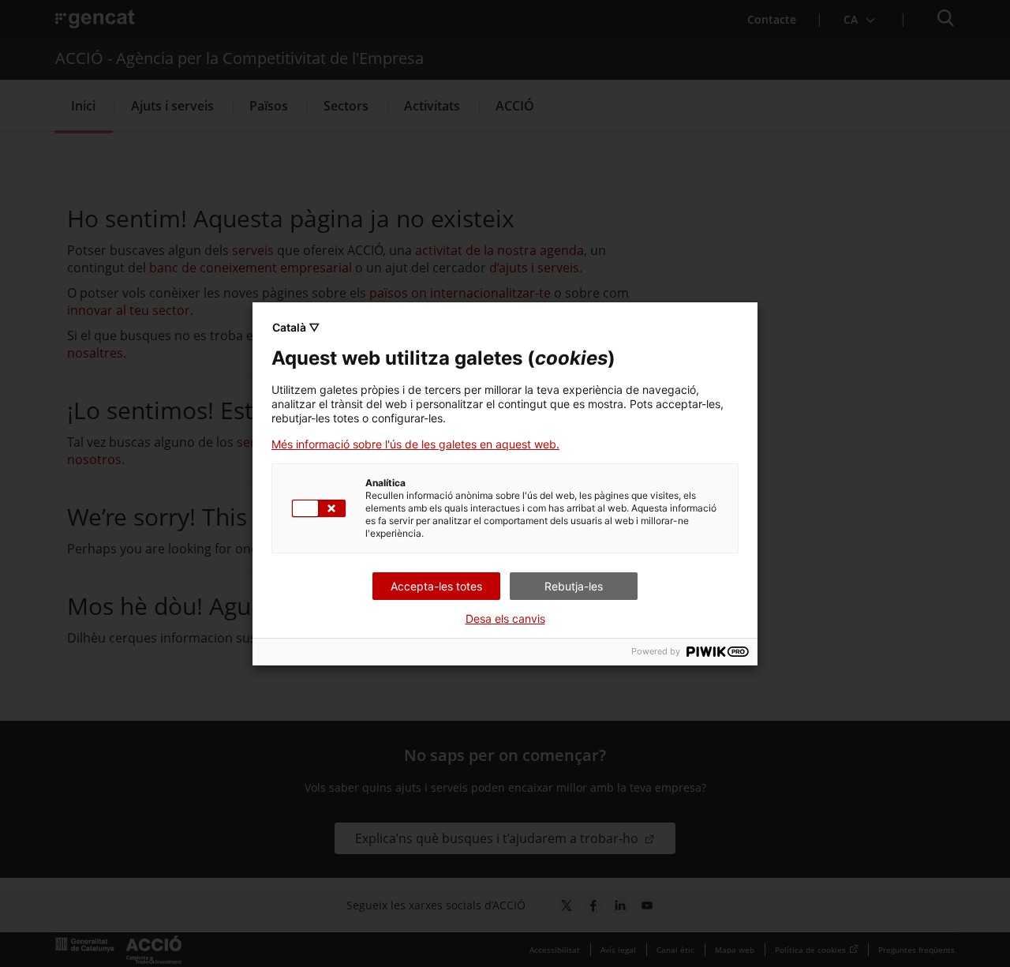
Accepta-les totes (436, 586)
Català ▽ (296, 327)
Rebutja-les (573, 586)
